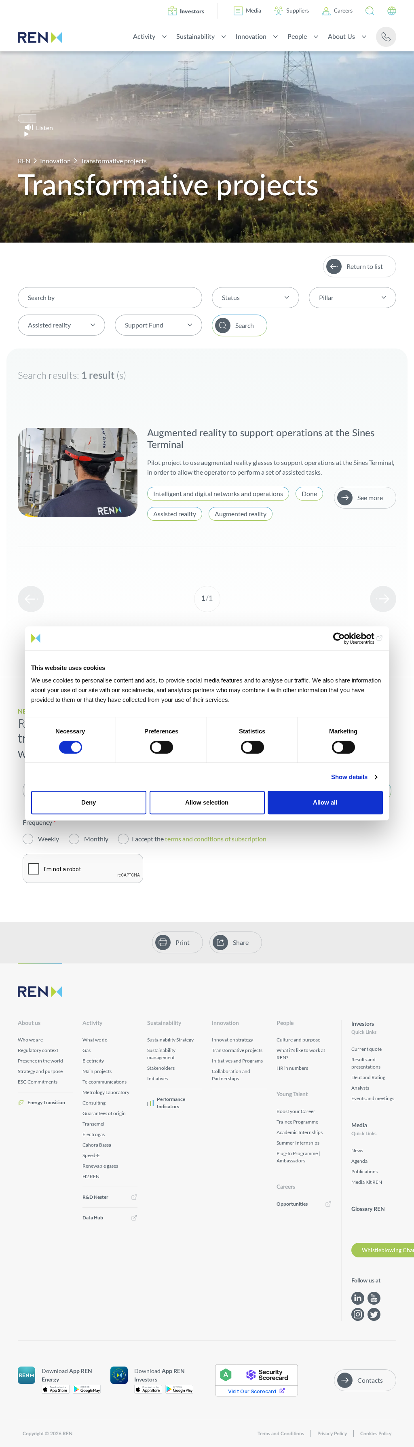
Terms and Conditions (281, 1433)
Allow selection (206, 802)
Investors (192, 11)
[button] (370, 11)
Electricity (93, 1061)
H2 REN (90, 1176)
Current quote (366, 1049)
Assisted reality (49, 325)
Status (231, 297)
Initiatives (157, 1078)
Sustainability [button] (195, 37)
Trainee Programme (297, 1122)
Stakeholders (161, 1068)
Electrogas (93, 1134)
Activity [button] (144, 37)
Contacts (370, 1380)
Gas (86, 1050)
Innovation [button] (251, 37)
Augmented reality (240, 514)
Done (309, 493)
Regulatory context (38, 1050)
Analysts (360, 1088)
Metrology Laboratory (105, 1092)
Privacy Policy (332, 1433)
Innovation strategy (232, 1040)
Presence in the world (40, 1061)
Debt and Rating (368, 1077)
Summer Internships (298, 1143)
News (357, 1150)
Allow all (325, 802)
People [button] (297, 37)
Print (182, 942)
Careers (343, 11)
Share (241, 942)
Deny (88, 802)
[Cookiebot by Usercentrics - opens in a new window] (347, 638)
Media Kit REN (366, 1182)
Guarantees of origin (104, 1113)
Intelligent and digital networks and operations (218, 493)
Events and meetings (372, 1098)
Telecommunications (104, 1082)
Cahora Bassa (96, 1145)
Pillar (326, 297)
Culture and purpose (298, 1040)
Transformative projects (237, 1050)
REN (24, 161)
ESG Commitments (37, 1082)
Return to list (364, 266)
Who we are (30, 1040)
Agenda (359, 1161)
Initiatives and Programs (237, 1061)
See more (370, 497)
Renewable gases (100, 1166)
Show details (349, 776)
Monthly (96, 839)
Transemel (93, 1124)
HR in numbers (292, 1068)
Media (253, 11)
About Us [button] (341, 37)
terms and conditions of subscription (216, 839)
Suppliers (297, 11)
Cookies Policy (375, 1433)
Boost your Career (296, 1111)
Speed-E (91, 1155)
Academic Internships (300, 1132)
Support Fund (144, 325)
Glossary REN (368, 1209)
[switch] (161, 747)
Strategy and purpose (40, 1071)
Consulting (94, 1103)
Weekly (48, 839)
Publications (364, 1171)
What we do (95, 1040)
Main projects (97, 1071)
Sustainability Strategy (170, 1040)
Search (244, 325)
